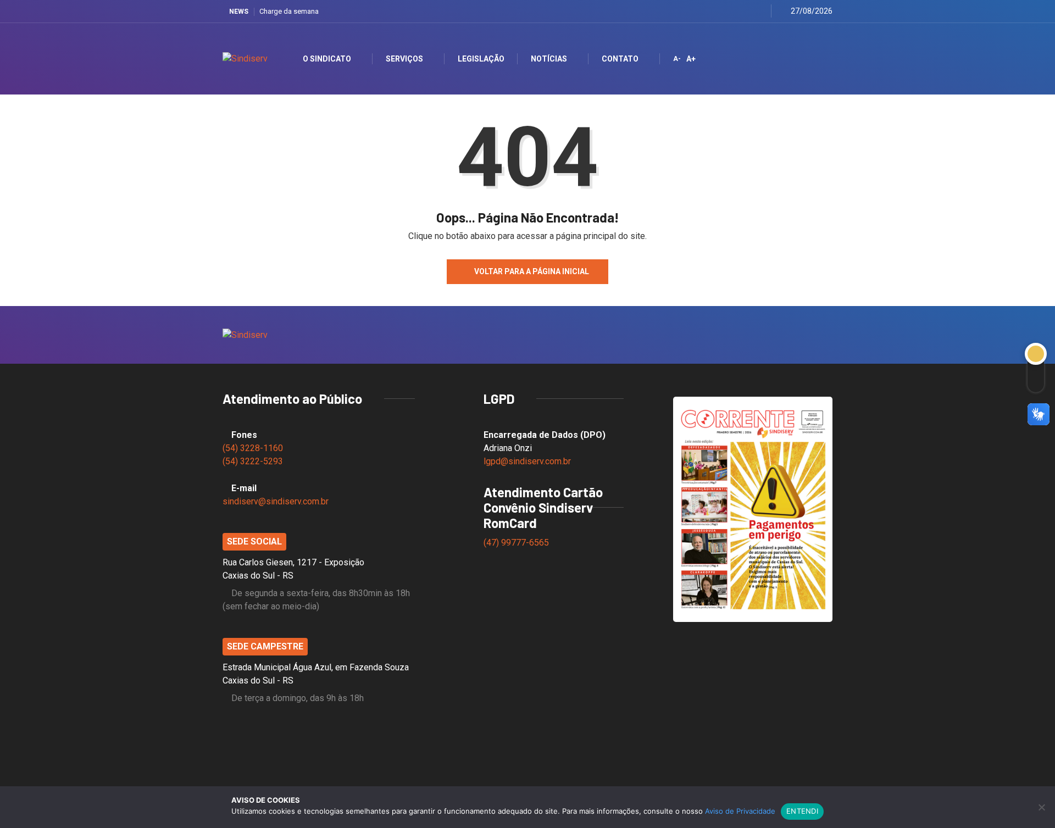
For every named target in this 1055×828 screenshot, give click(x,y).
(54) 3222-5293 (253, 461)
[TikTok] (760, 11)
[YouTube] (746, 11)
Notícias (549, 58)
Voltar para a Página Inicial (531, 271)
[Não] (1041, 807)
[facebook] (705, 11)
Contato (620, 58)
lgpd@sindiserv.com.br (527, 461)
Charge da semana (289, 11)
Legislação (481, 58)
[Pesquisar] (814, 58)
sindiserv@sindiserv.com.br (276, 501)
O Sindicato (327, 58)
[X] (718, 11)
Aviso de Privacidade (740, 811)
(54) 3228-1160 (253, 448)
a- (677, 59)
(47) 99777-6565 (517, 542)
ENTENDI (802, 811)
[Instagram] (732, 11)
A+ (691, 58)
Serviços (404, 58)
